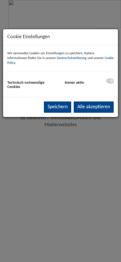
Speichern (58, 107)
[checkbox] (110, 80)
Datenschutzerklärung (72, 58)
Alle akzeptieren (93, 107)
